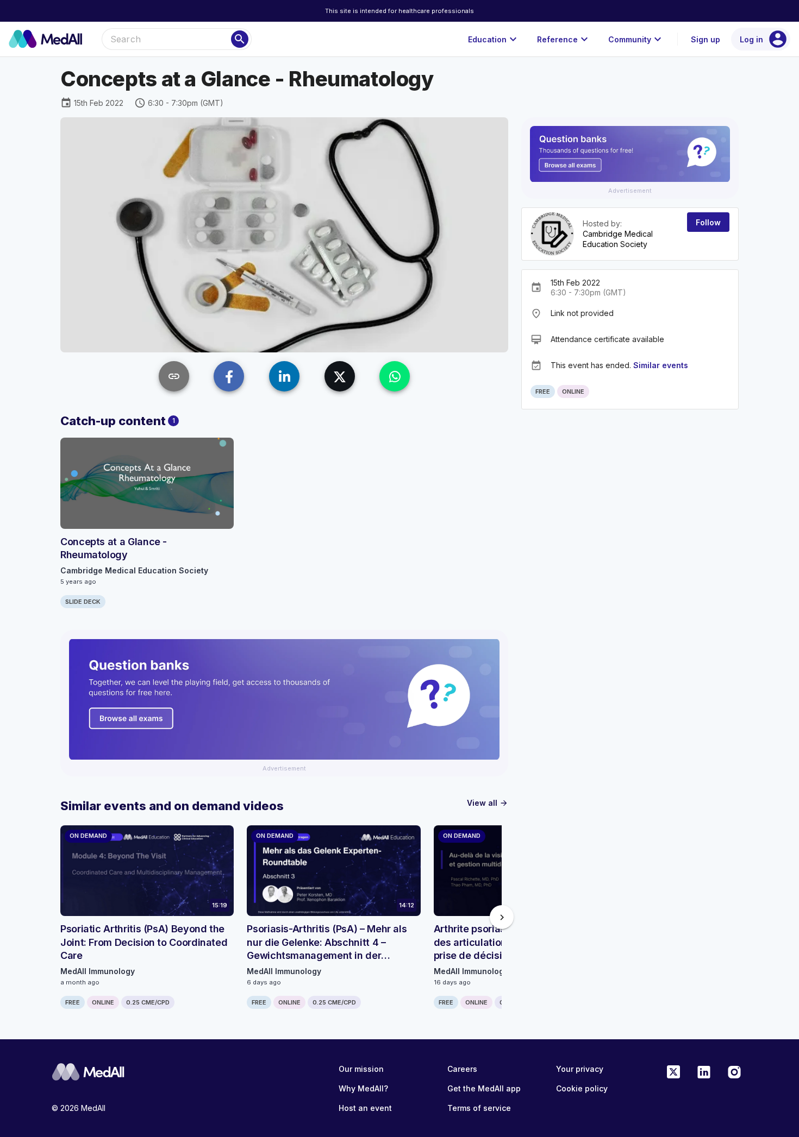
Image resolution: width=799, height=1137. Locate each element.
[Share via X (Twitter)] (339, 376)
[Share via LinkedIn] (284, 376)
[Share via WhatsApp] (394, 376)
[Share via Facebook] (229, 376)
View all (487, 802)
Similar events (660, 365)
